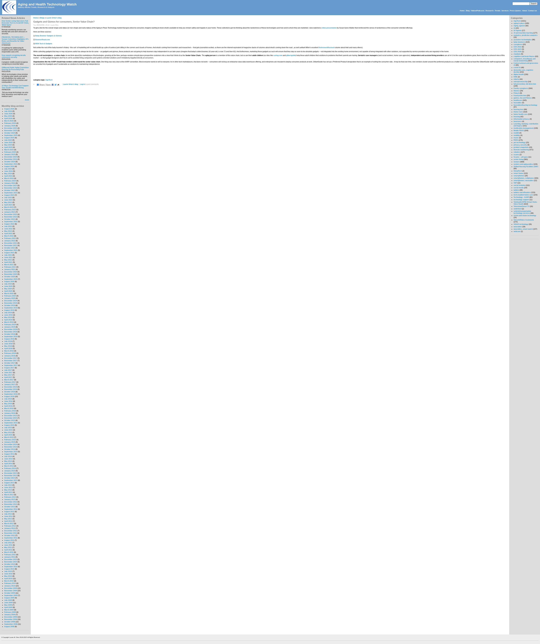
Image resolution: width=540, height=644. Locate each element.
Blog (468, 11)
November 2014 (10, 447)
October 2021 (9, 248)
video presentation (329, 28)
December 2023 (10, 186)
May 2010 (8, 576)
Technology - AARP (521, 197)
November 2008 (10, 619)
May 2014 (8, 461)
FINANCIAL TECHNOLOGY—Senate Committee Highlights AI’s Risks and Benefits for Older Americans (15, 40)
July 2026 (8, 111)
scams (516, 155)
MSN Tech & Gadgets (43, 44)
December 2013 (10, 473)
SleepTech (518, 171)
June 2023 (8, 200)
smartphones (519, 176)
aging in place (519, 23)
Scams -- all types (521, 157)
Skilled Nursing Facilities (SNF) (526, 167)
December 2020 (10, 272)
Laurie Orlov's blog (53, 18)
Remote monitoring (521, 150)
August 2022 (9, 224)
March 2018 (9, 351)
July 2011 (8, 543)
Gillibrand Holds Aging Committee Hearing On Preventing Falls (15, 68)
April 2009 (8, 607)
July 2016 (8, 399)
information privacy (521, 119)
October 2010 (9, 564)
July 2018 (8, 341)
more (27, 100)
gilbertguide (291, 55)
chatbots (517, 54)
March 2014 (9, 466)
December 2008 (10, 617)
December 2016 (10, 387)
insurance (518, 121)
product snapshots (521, 147)
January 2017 (9, 385)
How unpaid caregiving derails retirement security (14, 56)
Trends (497, 11)
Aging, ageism (519, 26)
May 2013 (8, 490)
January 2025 (9, 154)
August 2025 (9, 138)
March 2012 (9, 524)
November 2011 (10, 533)
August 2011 (9, 540)
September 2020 (10, 279)
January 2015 (9, 442)
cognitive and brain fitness (524, 56)
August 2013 (9, 483)
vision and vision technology (525, 216)
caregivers (518, 44)
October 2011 (9, 536)
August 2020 (9, 282)
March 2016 (9, 408)
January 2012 (9, 528)
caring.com (278, 55)
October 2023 (9, 190)
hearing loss (518, 109)
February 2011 (10, 555)
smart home (518, 173)
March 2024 (9, 178)
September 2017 (10, 365)
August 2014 (9, 454)
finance (516, 91)
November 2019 (10, 303)
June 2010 (8, 574)
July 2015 (8, 428)
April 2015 (8, 435)
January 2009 (9, 615)
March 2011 (9, 552)
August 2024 (9, 166)
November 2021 (10, 246)
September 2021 (10, 250)
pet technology (519, 143)
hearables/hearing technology (525, 105)
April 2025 (8, 147)
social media (519, 188)
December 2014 (10, 444)
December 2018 (10, 329)
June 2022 (8, 229)
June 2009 (8, 603)
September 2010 (10, 567)
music (516, 138)
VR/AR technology (521, 224)
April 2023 (8, 205)
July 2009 (8, 600)
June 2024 (8, 171)
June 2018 (8, 344)
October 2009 (9, 593)
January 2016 (9, 413)
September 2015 (10, 423)
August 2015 (9, 425)
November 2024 (10, 159)
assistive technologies (523, 40)
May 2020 (8, 289)
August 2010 (9, 569)
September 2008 (10, 624)
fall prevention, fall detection (525, 84)
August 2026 (9, 109)
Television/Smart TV (521, 206)
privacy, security (520, 145)
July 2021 (8, 255)
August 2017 (9, 368)
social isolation (520, 185)
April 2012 (8, 521)
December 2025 (10, 128)
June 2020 (8, 286)
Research (489, 11)
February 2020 (10, 296)
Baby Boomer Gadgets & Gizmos (48, 36)
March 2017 (9, 380)
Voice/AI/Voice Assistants (524, 220)
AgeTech (48, 80)
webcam (517, 231)
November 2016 (10, 389)
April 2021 (8, 262)
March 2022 (9, 236)
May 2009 (8, 605)
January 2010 (9, 586)
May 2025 (8, 145)
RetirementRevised (326, 48)
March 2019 (9, 322)
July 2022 (8, 226)
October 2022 (9, 219)
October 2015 (9, 420)
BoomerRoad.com (42, 40)
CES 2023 (517, 49)
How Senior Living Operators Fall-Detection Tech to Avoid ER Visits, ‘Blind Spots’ (15, 23)
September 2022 (10, 222)
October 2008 (9, 622)
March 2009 (9, 610)
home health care (520, 114)
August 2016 (9, 396)
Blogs (42, 18)
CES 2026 (517, 52)
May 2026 (8, 116)
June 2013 (8, 488)
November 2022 (10, 217)
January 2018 (9, 356)
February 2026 (10, 123)
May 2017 (8, 375)
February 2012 (10, 526)
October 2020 (9, 277)
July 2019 (8, 313)
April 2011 (8, 550)
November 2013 (10, 476)
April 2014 (8, 464)
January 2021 (9, 269)
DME (515, 77)
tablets (516, 190)
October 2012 (9, 507)
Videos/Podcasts (477, 11)
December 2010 (10, 559)
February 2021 (10, 267)
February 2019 (10, 325)
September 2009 (10, 595)
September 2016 (10, 394)
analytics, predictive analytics (525, 35)
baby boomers (519, 42)
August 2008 (9, 627)
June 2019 (8, 315)
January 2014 (9, 471)
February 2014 (10, 468)
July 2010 (8, 571)
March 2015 (9, 437)
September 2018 (10, 337)
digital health (519, 74)
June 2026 (8, 114)
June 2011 (8, 545)
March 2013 (9, 495)
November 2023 (10, 188)
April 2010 (8, 579)
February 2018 (10, 353)
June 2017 (8, 373)
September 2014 (10, 452)
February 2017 (10, 382)
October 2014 (9, 449)
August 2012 (9, 512)
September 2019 (10, 308)
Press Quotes (515, 11)
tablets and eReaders (522, 192)
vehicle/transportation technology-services (522, 212)
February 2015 (10, 440)
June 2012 (8, 516)
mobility (517, 135)
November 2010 (10, 562)
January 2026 (9, 126)
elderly (516, 79)
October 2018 (9, 334)
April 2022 (8, 234)
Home (462, 11)
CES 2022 (517, 47)
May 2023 (8, 202)
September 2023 (10, 193)
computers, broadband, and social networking (525, 60)
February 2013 (10, 497)
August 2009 (9, 598)
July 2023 (8, 198)
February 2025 (10, 152)
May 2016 (8, 404)
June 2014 (8, 459)
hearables (518, 103)
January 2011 (9, 557)
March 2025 (9, 150)
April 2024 (8, 176)
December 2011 (10, 531)
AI (514, 28)
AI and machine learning (523, 33)
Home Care (518, 112)
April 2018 (8, 349)
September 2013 (10, 480)
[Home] (9, 7)
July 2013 (8, 485)
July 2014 (8, 456)
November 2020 (10, 274)
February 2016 (10, 411)
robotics (517, 152)
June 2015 (8, 430)
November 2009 (10, 591)
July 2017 (8, 370)
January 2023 (9, 212)
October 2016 (9, 392)
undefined (517, 209)
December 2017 (10, 358)
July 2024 (8, 169)
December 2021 (10, 243)
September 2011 (10, 538)
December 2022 (10, 214)
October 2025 (9, 133)
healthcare (518, 100)
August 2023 (9, 195)
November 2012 (10, 504)
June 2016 (8, 401)
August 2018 (9, 339)
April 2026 (8, 118)
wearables (518, 227)
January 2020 (9, 298)
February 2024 (10, 181)
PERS (516, 140)
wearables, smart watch (523, 229)
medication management (523, 128)
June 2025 (8, 143)
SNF (515, 183)
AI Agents (517, 31)
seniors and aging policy (523, 164)
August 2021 (9, 253)
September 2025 (10, 135)
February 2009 (10, 612)
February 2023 (10, 210)
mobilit (516, 133)
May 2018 (8, 346)
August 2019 (9, 310)
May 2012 (8, 519)
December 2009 (10, 588)
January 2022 (9, 241)
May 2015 (8, 433)
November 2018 (10, 332)
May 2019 (8, 317)
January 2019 (9, 327)
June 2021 (8, 257)
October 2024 (9, 162)
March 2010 (9, 581)
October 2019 (9, 305)
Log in (82, 84)
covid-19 (517, 68)
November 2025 (10, 131)
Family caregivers (521, 88)
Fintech (516, 93)
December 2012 (10, 502)
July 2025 (8, 140)
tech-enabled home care (523, 195)
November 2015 (10, 418)
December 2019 (10, 301)
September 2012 (10, 509)
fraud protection (520, 96)
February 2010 (10, 583)
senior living (518, 159)
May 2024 (8, 174)
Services (505, 11)
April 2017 (8, 377)
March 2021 (9, 265)
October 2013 (9, 478)
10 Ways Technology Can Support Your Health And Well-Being (15, 87)
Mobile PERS (519, 131)
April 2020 (8, 291)
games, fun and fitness (523, 98)
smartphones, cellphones (524, 178)
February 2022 (10, 238)
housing (517, 117)
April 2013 (8, 492)
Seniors (517, 162)
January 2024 (9, 183)
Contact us (532, 11)
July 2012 (8, 514)
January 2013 (9, 499)
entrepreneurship (520, 82)
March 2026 (9, 121)
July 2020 (8, 284)
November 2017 (10, 361)
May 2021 (8, 260)
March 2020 (9, 293)
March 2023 (9, 207)
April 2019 (8, 320)
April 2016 (8, 406)
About (524, 11)
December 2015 (10, 416)
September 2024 (10, 164)
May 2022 (8, 231)
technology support (521, 200)
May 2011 (8, 547)
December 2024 (10, 157)
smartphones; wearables (524, 181)
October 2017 (9, 363)
